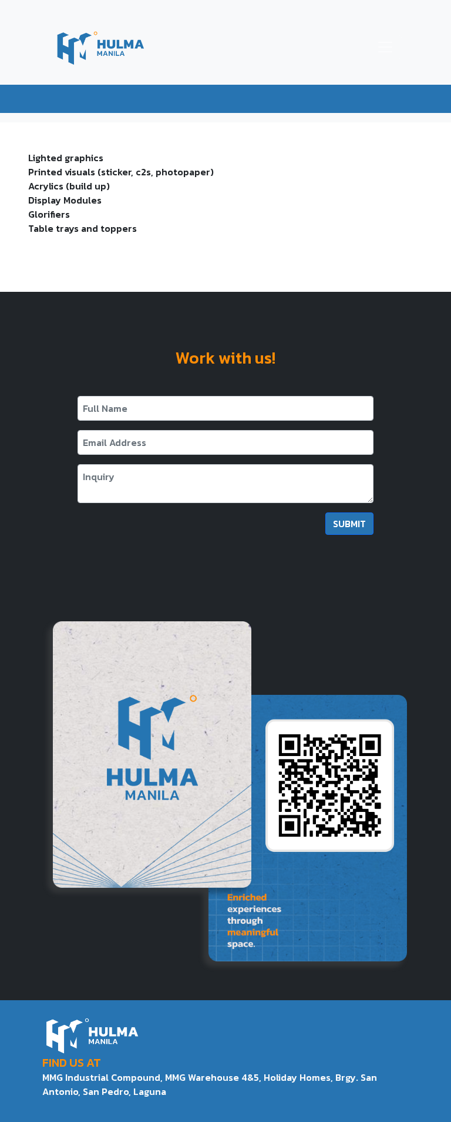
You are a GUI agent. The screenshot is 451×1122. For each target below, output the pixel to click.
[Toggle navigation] (385, 47)
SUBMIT (349, 524)
